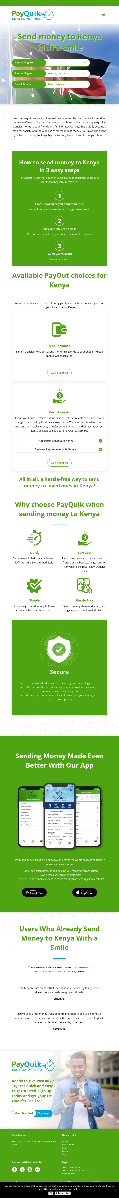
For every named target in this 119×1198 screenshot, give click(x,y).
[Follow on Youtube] (37, 1169)
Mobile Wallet (59, 346)
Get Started (59, 373)
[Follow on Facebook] (14, 1169)
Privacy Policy (68, 1173)
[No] (115, 1190)
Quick (34, 552)
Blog (64, 1154)
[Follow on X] (22, 1169)
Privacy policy (62, 1193)
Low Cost (85, 552)
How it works (68, 1144)
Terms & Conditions (71, 1167)
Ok (51, 1193)
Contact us (67, 1151)
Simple (34, 600)
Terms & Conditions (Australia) (76, 1170)
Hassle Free (84, 600)
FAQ (64, 1147)
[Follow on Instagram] (29, 1169)
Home (65, 1141)
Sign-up (43, 1113)
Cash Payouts (59, 412)
